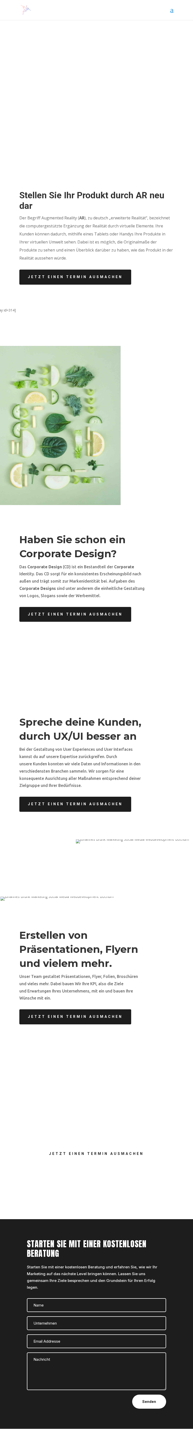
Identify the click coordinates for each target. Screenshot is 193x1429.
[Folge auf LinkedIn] (96, 1180)
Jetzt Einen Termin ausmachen (75, 277)
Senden (149, 1401)
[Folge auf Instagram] (107, 1180)
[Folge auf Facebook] (86, 1180)
